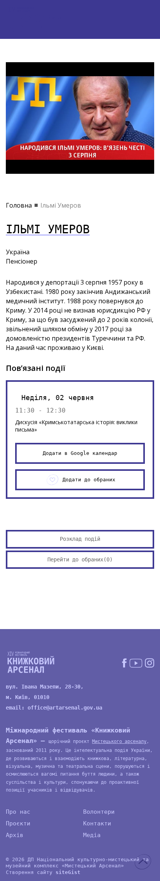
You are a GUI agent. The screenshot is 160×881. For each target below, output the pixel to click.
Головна (19, 205)
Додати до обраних (89, 479)
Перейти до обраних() (80, 559)
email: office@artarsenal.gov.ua (54, 707)
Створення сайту (43, 872)
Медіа (92, 835)
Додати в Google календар (80, 453)
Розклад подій (80, 539)
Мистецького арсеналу (119, 741)
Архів (14, 835)
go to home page (35, 19)
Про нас (18, 811)
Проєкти (18, 823)
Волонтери (99, 811)
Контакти (97, 823)
